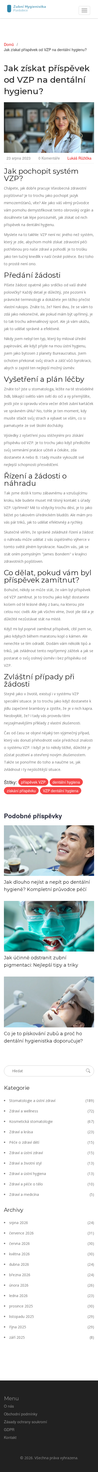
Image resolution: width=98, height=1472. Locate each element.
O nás (9, 1406)
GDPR (9, 1429)
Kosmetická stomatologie (51, 1121)
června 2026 (51, 1243)
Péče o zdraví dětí (51, 1142)
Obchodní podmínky (20, 1413)
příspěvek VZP (33, 782)
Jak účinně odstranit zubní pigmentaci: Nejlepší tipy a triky (41, 961)
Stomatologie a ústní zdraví (51, 1100)
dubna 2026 (51, 1264)
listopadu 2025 (51, 1316)
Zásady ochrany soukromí (25, 1421)
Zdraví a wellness (51, 1110)
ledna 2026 (51, 1295)
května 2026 (51, 1253)
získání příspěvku (21, 790)
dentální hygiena (66, 782)
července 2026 (51, 1233)
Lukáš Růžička (79, 158)
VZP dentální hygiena (60, 790)
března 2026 (51, 1274)
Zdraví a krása (51, 1131)
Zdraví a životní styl (51, 1163)
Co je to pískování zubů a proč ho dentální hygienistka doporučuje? (43, 1037)
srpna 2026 (51, 1222)
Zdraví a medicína (51, 1194)
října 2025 (51, 1326)
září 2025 (51, 1337)
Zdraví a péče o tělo (51, 1184)
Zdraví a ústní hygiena (51, 1173)
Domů (9, 44)
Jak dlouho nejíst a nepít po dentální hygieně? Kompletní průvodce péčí (47, 885)
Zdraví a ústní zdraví (51, 1152)
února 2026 (51, 1285)
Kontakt (10, 1437)
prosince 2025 (51, 1306)
